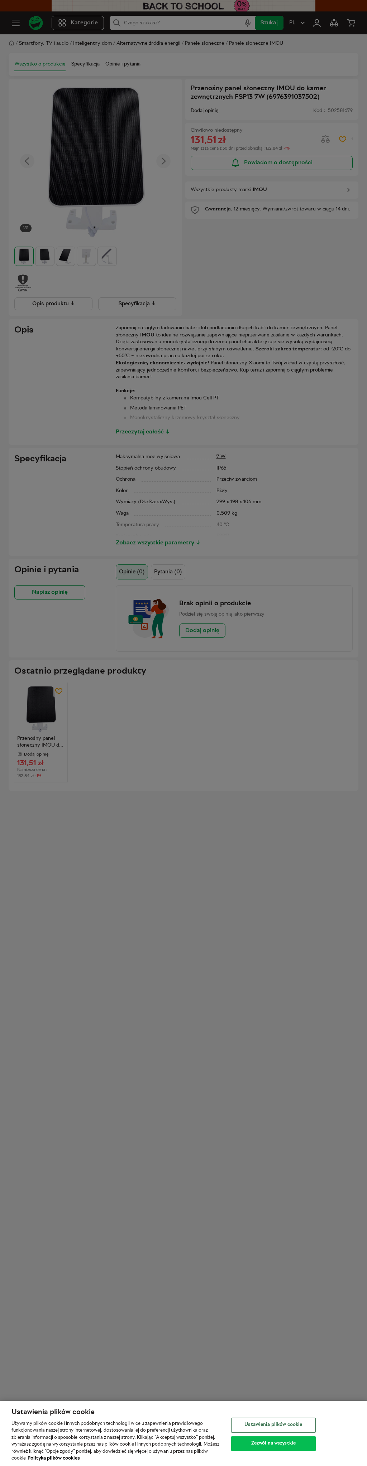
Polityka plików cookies (54, 1458)
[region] (183, 1433)
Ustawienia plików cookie (273, 1425)
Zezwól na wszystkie (273, 1443)
